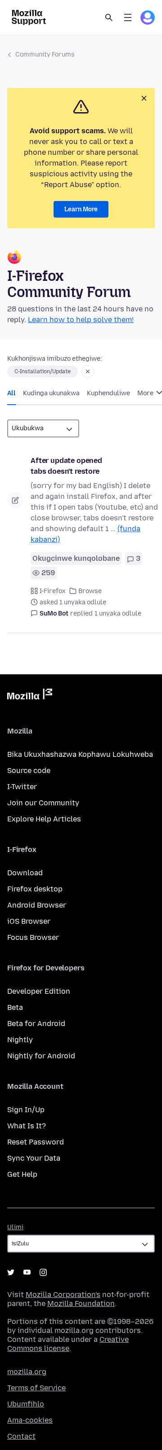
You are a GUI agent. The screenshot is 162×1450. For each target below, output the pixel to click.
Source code (28, 770)
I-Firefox (53, 591)
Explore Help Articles (44, 819)
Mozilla (29, 696)
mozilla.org (26, 1371)
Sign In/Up (26, 1109)
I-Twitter (22, 786)
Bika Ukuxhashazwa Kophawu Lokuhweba (80, 754)
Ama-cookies (30, 1420)
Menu (128, 17)
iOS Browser (28, 921)
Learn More (81, 209)
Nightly (20, 1039)
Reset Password (35, 1142)
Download (25, 873)
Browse (90, 591)
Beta (15, 1007)
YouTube (27, 1272)
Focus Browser (33, 937)
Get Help (22, 1174)
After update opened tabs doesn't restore (66, 466)
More (146, 393)
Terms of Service (36, 1388)
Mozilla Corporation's (63, 1294)
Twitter (10, 1272)
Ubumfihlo (25, 1404)
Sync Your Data (33, 1158)
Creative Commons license (68, 1344)
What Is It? (26, 1126)
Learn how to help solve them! (81, 319)
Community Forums (45, 54)
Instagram (43, 1272)
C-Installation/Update (42, 371)
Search (109, 17)
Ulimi (15, 1227)
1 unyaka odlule (117, 613)
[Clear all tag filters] (87, 371)
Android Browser (36, 905)
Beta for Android (36, 1023)
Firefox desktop (35, 889)
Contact (21, 1436)
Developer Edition (38, 991)
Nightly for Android (41, 1056)
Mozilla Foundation (81, 1303)
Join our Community (43, 803)
